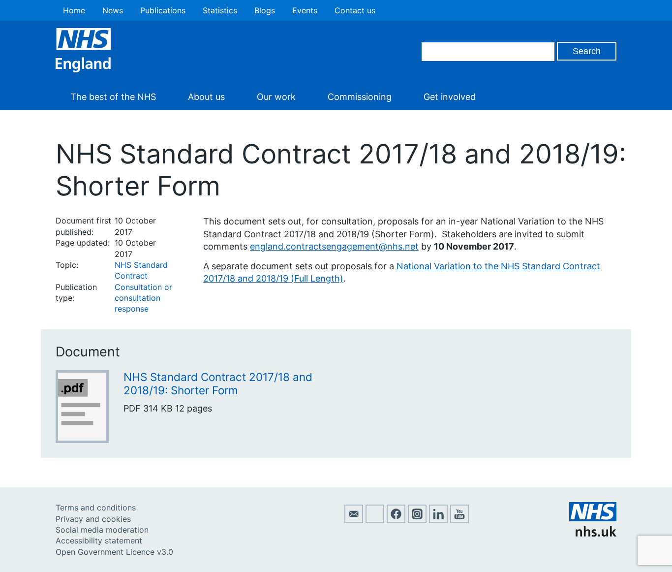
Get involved (450, 97)
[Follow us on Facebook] (396, 520)
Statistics (220, 10)
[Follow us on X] (375, 520)
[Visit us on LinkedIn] (438, 520)
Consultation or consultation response (143, 298)
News (112, 10)
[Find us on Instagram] (417, 520)
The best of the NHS (113, 97)
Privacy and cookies (93, 519)
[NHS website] (592, 534)
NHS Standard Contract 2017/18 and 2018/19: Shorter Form (217, 383)
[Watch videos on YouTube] (459, 520)
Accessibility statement (99, 540)
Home (74, 10)
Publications (162, 10)
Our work (276, 97)
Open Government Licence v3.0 (114, 552)
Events (304, 10)
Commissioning (360, 97)
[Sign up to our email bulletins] (353, 520)
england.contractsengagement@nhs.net (334, 246)
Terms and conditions (96, 507)
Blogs (264, 10)
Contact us (355, 10)
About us (206, 97)
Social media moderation (102, 530)
